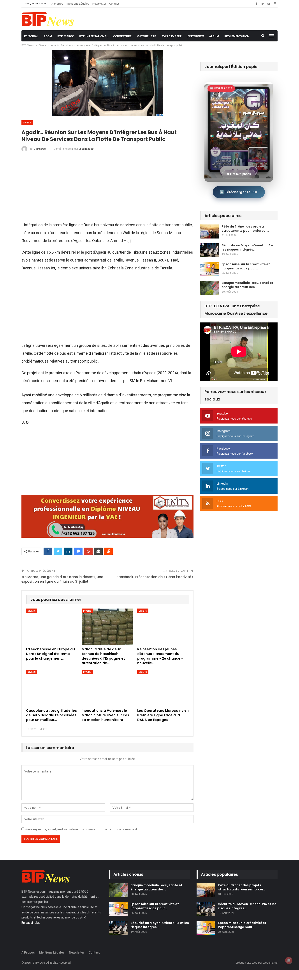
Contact (114, 3)
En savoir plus (30, 922)
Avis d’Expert (171, 36)
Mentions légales (78, 3)
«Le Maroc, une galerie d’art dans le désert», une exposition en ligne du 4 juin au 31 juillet (62, 579)
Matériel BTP (146, 36)
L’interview (195, 36)
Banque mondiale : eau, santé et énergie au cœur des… (247, 285)
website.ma (270, 962)
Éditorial (31, 36)
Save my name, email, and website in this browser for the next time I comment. (81, 829)
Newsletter (99, 3)
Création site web (246, 962)
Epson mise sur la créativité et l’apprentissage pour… (246, 266)
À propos (57, 3)
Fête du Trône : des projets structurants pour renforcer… (245, 228)
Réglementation (236, 36)
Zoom (48, 36)
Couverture (122, 36)
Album (214, 36)
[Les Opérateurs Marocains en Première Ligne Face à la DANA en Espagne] (163, 688)
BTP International (93, 36)
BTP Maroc (65, 36)
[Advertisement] (107, 188)
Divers (27, 122)
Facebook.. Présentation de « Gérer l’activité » (155, 577)
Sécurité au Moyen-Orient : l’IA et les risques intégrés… (248, 247)
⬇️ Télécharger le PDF (239, 192)
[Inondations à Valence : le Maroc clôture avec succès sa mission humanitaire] (107, 688)
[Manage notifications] (288, 960)
